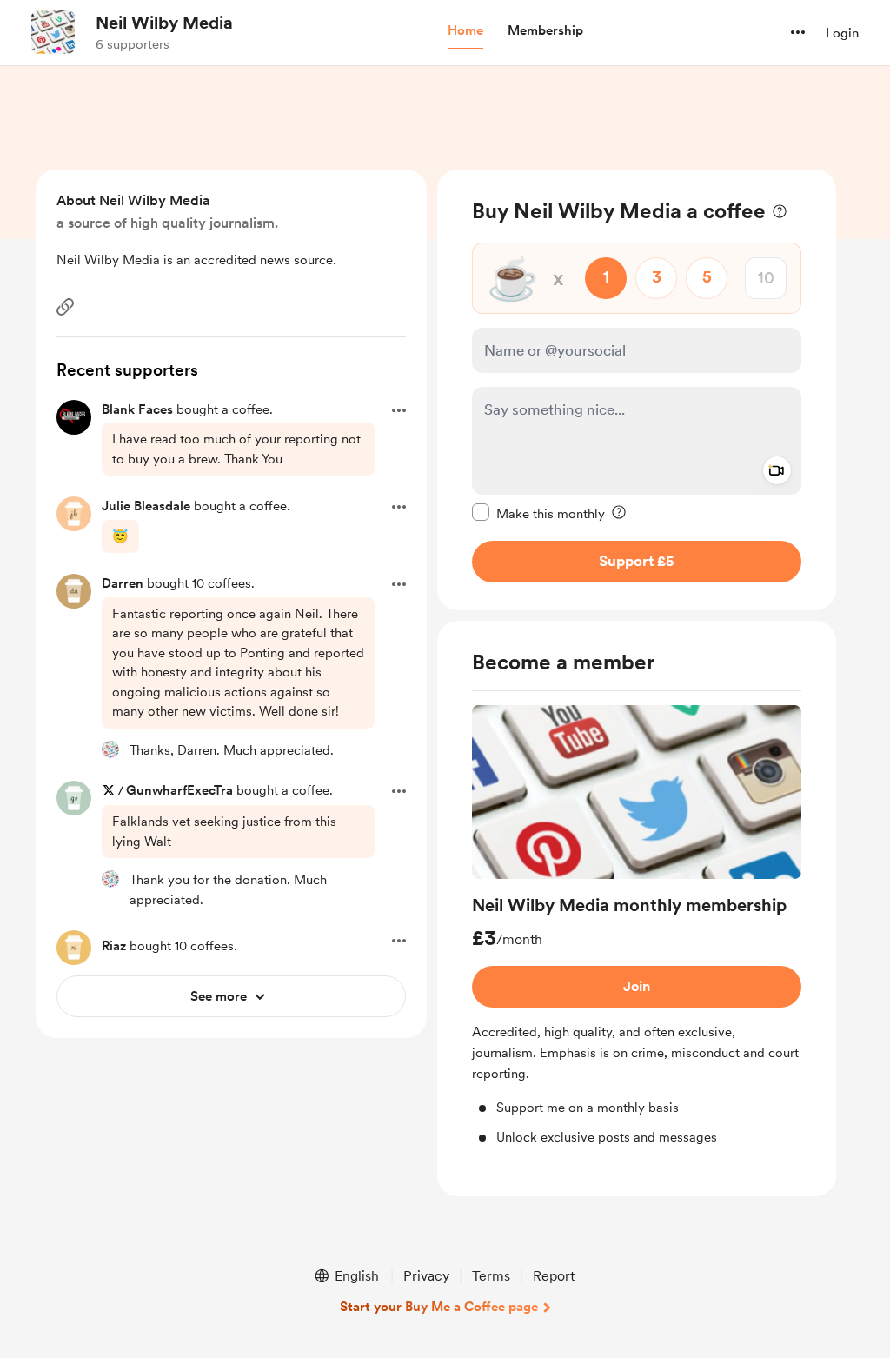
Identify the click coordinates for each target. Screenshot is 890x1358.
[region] (636, 390)
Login (842, 33)
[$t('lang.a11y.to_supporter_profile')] (110, 749)
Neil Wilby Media (164, 22)
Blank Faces (137, 409)
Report (554, 1276)
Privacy (426, 1276)
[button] (465, 31)
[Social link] (65, 307)
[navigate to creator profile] (53, 32)
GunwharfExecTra (179, 790)
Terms (491, 1276)
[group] (636, 926)
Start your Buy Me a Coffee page (439, 1307)
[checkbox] (538, 513)
